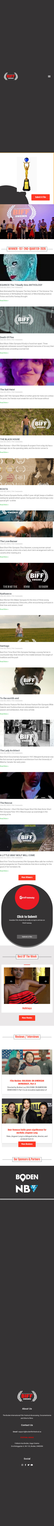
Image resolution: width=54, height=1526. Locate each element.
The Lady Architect (10, 750)
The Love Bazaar (8, 541)
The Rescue (6, 803)
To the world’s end (9, 698)
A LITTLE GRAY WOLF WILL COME (17, 855)
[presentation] (10, 980)
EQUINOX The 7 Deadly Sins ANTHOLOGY (21, 285)
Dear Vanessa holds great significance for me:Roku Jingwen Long (27, 1131)
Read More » (4, 300)
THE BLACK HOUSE (10, 439)
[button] (49, 76)
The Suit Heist (7, 389)
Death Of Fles (7, 337)
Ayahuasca (5, 593)
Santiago (4, 646)
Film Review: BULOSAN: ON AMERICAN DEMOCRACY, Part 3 (27, 1082)
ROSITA (4, 489)
